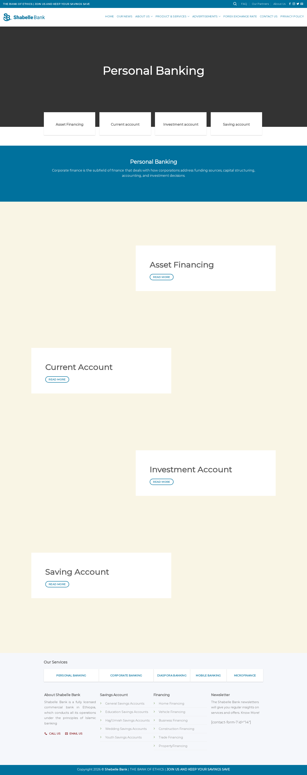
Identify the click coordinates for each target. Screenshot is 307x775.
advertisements (205, 16)
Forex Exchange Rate (240, 16)
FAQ (244, 3)
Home (109, 16)
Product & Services (171, 16)
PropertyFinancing (173, 746)
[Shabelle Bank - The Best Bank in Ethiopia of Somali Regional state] (24, 17)
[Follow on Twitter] (298, 4)
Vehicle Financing (172, 712)
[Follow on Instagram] (294, 4)
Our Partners (260, 3)
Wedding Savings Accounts (126, 729)
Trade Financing (171, 737)
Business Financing (173, 720)
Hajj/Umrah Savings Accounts (127, 720)
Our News (124, 16)
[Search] (235, 4)
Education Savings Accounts (126, 712)
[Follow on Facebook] (290, 4)
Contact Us (269, 16)
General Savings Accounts (124, 703)
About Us (279, 3)
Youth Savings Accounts (123, 737)
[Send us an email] (302, 4)
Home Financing (171, 703)
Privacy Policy (292, 16)
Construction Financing (176, 729)
